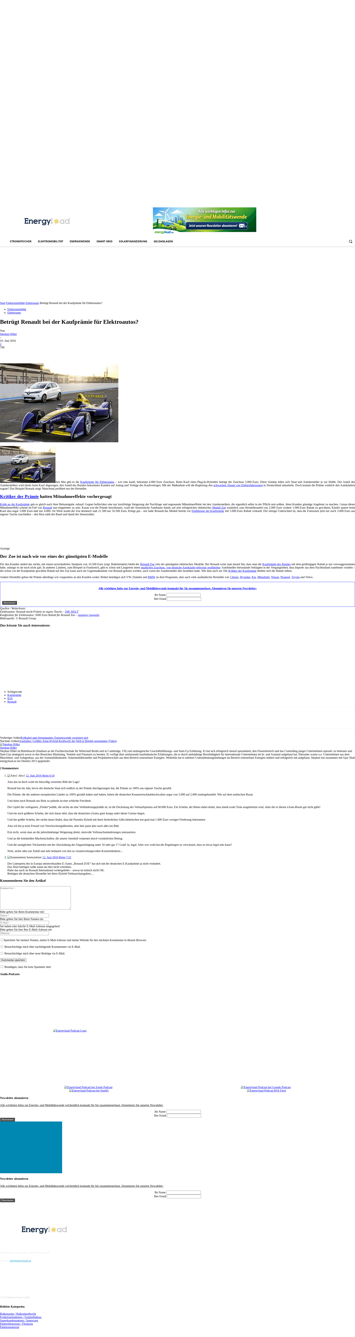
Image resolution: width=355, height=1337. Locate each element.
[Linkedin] (327, 205)
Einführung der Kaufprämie (208, 511)
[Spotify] (337, 205)
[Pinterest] (332, 205)
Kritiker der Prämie (19, 496)
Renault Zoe (147, 564)
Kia (254, 577)
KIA (10, 698)
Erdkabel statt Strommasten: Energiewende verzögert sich (54, 737)
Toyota (295, 577)
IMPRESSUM (10, 1243)
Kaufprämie (14, 695)
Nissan (275, 577)
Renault (47, 507)
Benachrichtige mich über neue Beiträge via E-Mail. (34, 953)
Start (2, 303)
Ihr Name (160, 594)
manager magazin (88, 615)
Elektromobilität (15, 303)
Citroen (234, 577)
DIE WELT (71, 611)
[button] (350, 241)
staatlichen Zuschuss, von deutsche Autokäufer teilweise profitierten (180, 567)
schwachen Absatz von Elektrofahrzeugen (238, 485)
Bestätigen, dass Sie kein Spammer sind (27, 966)
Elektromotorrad (9, 1327)
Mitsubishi (263, 577)
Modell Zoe (219, 507)
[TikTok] (343, 205)
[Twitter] (348, 205)
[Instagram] (322, 205)
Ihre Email (160, 598)
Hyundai (245, 577)
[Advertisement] (177, 274)
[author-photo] (10, 744)
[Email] (59, 353)
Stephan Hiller (8, 334)
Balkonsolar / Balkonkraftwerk (18, 1313)
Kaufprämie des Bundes (276, 564)
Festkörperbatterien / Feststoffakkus (20, 1317)
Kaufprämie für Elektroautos (97, 481)
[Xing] (353, 205)
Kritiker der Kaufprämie (242, 570)
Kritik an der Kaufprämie (15, 504)
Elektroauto (32, 303)
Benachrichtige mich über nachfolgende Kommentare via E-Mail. (42, 946)
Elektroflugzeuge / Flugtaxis (16, 1323)
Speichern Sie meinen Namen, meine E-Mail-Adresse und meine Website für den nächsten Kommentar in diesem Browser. (75, 940)
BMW (151, 577)
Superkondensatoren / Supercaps (19, 1320)
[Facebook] (317, 205)
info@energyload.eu (20, 1260)
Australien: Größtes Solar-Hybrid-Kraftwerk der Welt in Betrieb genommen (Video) (68, 741)
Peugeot (285, 577)
